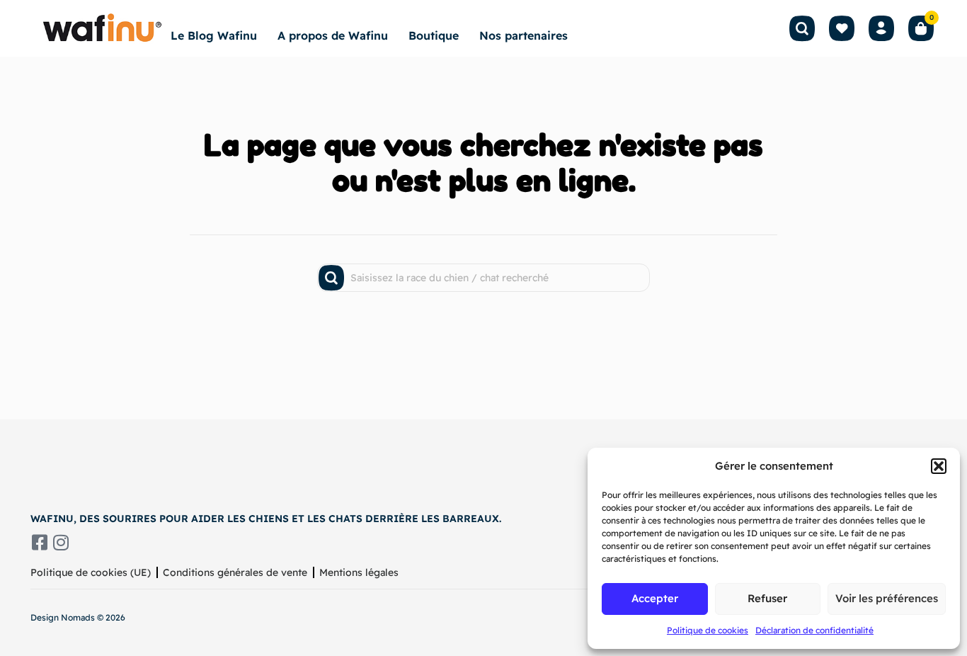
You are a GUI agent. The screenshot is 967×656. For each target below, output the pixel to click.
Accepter (654, 598)
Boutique (433, 35)
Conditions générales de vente (235, 572)
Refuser (767, 598)
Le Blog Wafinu (214, 35)
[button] (939, 466)
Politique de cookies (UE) (90, 572)
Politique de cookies (707, 630)
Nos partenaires (523, 35)
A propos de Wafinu (332, 35)
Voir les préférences (886, 598)
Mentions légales (359, 572)
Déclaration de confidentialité (814, 630)
